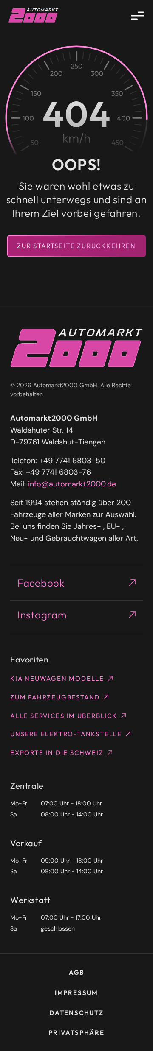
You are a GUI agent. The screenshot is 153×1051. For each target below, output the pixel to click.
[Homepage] (33, 15)
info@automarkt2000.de (72, 484)
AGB (76, 972)
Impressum (76, 993)
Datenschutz (76, 1013)
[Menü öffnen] (137, 15)
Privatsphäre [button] (76, 1033)
